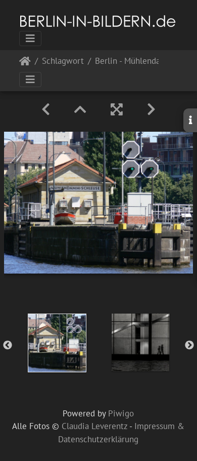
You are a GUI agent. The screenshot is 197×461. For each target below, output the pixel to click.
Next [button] (189, 345)
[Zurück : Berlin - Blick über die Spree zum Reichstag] (45, 109)
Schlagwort (63, 61)
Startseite (25, 63)
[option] (56, 343)
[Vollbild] (116, 109)
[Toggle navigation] (30, 38)
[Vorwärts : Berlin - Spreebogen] (151, 109)
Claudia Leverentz (94, 426)
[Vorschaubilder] (80, 109)
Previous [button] (8, 345)
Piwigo (121, 413)
